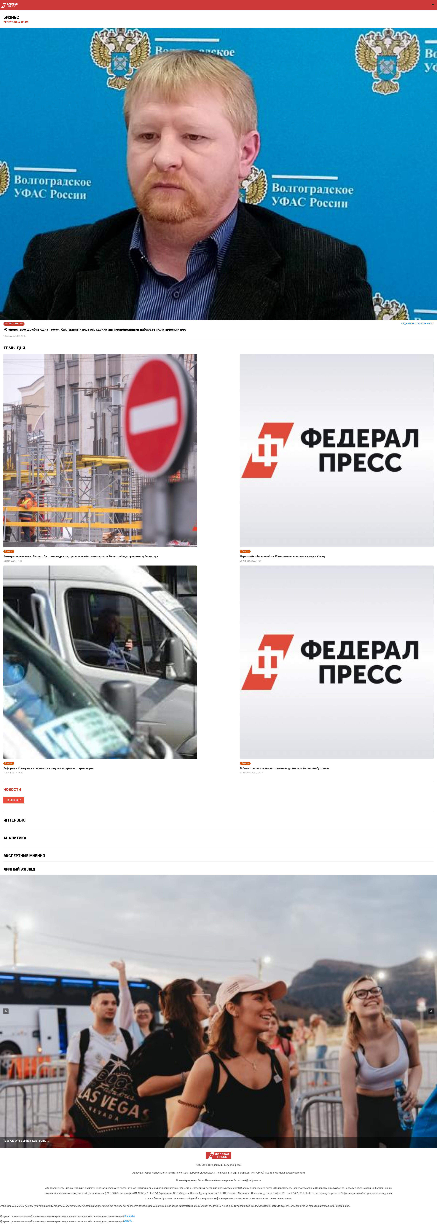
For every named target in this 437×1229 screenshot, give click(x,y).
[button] (6, 1011)
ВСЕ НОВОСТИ (14, 800)
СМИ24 (128, 1221)
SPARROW (129, 1216)
